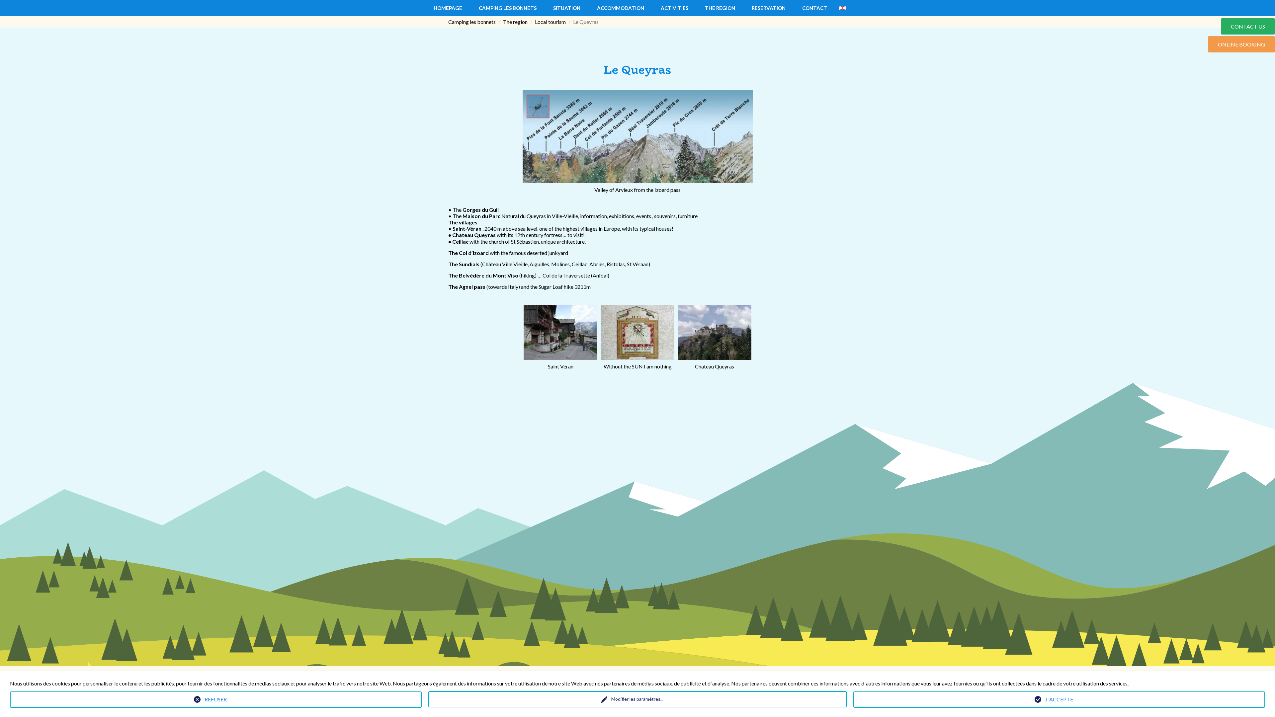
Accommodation (620, 8)
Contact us (1248, 26)
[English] (842, 8)
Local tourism (550, 22)
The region (720, 8)
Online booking (1241, 44)
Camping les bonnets (508, 8)
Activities (674, 8)
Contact (814, 8)
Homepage (448, 8)
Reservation (769, 8)
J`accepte (1059, 699)
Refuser (216, 699)
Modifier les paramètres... (637, 699)
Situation (566, 8)
